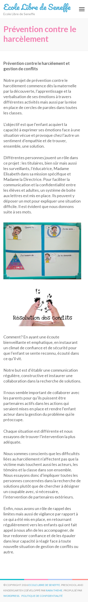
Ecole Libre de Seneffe (36, 6)
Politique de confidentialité (42, 595)
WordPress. (11, 595)
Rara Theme (54, 590)
